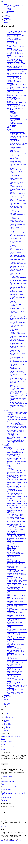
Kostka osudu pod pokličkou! (14, 34)
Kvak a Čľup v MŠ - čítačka (14, 494)
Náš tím (9, 9)
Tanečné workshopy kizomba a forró (16, 534)
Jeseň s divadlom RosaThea (17, 206)
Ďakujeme (6, 20)
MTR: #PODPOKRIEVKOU (14, 50)
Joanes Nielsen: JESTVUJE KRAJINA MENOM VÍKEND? (16, 530)
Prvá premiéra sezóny (15, 339)
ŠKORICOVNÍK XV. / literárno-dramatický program (15, 613)
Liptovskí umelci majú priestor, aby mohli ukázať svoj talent (18, 137)
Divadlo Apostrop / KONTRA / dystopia (17, 578)
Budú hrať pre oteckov (15, 161)
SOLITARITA (13, 116)
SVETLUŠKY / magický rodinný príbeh (17, 412)
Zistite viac (3, 826)
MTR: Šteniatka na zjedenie (14, 39)
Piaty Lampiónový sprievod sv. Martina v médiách (17, 236)
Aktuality (12, 324)
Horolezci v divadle (11, 647)
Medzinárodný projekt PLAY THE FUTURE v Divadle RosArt (15, 36)
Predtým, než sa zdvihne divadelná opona (17, 71)
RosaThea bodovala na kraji (17, 373)
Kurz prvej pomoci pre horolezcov (15, 650)
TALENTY (13, 113)
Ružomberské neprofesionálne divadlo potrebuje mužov (17, 134)
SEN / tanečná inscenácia (13, 658)
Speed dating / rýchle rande (13, 536)
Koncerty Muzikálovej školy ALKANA (17, 632)
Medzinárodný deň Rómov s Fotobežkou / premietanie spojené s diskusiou (17, 604)
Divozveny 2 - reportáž (15, 252)
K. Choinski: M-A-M (12, 459)
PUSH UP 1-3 (13, 109)
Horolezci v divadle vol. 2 (13, 669)
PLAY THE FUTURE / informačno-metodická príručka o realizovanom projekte (16, 639)
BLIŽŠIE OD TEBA (15, 118)
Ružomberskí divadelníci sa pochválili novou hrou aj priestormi (16, 67)
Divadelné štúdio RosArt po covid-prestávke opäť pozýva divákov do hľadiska (18, 395)
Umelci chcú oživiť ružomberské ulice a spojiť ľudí (18, 264)
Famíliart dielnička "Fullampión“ (15, 693)
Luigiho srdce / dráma (12, 566)
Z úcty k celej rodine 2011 (13, 454)
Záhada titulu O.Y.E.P (15, 332)
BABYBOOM (13, 112)
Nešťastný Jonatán (11, 548)
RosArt (5, 4)
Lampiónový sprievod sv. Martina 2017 (16, 507)
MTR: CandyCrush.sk (12, 49)
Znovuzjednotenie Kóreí (13, 45)
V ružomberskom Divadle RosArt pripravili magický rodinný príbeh (15, 61)
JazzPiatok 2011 (11, 455)
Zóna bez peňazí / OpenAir (13, 552)
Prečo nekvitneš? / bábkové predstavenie (17, 567)
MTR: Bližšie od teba (15, 368)
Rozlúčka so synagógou (16, 160)
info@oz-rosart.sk (9, 809)
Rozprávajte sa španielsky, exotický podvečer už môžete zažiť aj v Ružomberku (18, 381)
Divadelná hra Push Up (15, 303)
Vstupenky (6, 15)
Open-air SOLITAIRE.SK (16, 258)
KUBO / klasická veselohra (13, 513)
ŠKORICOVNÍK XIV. (12, 571)
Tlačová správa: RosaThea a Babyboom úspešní (17, 198)
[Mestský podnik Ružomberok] (8, 781)
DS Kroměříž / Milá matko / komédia (16, 577)
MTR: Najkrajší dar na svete (14, 59)
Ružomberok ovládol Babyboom (18, 189)
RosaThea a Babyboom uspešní (18, 193)
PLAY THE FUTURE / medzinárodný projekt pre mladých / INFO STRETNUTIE (16, 619)
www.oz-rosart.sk (10, 840)
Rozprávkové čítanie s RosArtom (15, 493)
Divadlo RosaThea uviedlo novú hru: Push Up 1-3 (18, 300)
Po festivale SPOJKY (15, 276)
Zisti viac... (3, 766)
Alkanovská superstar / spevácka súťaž (16, 654)
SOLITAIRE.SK (14, 115)
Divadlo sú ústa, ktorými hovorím (18, 406)
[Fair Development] (6, 797)
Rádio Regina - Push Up (16, 286)
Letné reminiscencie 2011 (16, 147)
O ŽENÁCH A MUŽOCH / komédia (16, 553)
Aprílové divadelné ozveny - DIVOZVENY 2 (17, 250)
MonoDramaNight (11, 550)
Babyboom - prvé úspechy (13, 473)
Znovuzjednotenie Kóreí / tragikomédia (16, 124)
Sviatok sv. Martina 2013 (16, 169)
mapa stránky (11, 842)
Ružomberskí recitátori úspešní (17, 256)
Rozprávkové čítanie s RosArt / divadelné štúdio (17, 450)
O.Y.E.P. (12, 122)
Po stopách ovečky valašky (13, 557)
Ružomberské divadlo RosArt (11, 717)
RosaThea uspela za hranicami (17, 322)
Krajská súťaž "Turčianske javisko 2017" (17, 506)
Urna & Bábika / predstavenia (14, 517)
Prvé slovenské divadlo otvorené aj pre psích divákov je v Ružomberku (16, 85)
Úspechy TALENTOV (12, 478)
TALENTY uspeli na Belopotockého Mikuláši (16, 219)
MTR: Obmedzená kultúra (13, 43)
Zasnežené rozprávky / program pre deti (16, 422)
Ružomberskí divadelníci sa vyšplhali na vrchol (16, 349)
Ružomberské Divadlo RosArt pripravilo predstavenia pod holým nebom (17, 64)
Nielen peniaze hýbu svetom (17, 378)
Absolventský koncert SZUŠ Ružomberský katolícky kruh (14, 524)
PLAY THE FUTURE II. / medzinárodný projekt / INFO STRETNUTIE (14, 674)
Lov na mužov (13, 139)
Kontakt (6, 22)
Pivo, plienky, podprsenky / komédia (16, 627)
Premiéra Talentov (14, 209)
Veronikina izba (11, 690)
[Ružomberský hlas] (6, 789)
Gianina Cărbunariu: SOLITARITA (15, 549)
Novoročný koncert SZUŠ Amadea (15, 440)
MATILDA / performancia (13, 555)
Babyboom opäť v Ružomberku (18, 188)
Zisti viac (3, 739)
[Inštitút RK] (10, 786)
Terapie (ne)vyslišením (12, 38)
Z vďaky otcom (10, 469)
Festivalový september (15, 352)
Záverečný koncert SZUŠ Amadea (15, 662)
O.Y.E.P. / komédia (11, 416)
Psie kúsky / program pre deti (14, 583)
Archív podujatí (7, 16)
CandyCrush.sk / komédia (13, 423)
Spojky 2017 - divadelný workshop (18, 317)
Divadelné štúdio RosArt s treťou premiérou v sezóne (15, 90)
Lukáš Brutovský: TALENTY (14, 476)
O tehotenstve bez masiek (16, 186)
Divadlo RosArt (11, 6)
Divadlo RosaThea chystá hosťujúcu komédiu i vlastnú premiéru (17, 388)
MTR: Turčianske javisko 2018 (17, 364)
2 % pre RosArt (7, 19)
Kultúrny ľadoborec (15, 253)
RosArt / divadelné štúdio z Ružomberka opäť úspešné (16, 401)
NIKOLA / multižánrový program (15, 573)
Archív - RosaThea (11, 448)
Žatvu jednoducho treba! (16, 377)
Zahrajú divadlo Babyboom (16, 182)
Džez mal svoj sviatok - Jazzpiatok (18, 143)
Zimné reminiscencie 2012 (13, 464)
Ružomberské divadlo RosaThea (15, 5)
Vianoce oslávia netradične (13, 98)
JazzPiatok (12, 141)
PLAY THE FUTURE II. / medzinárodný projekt (13, 435)
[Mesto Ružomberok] (6, 776)
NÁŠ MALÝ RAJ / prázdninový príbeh (17, 413)
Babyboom (12, 185)
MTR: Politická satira (12, 42)
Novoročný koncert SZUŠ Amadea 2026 (17, 685)
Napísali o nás (10, 11)
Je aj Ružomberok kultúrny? (14, 76)
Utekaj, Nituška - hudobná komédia (15, 692)
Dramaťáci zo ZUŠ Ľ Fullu (13, 633)
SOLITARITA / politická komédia (15, 415)
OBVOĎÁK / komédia (12, 560)
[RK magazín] (4, 800)
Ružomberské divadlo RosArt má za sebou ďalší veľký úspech (18, 398)
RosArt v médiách (14, 151)
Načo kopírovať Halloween (16, 174)
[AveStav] (3, 784)
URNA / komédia (11, 569)
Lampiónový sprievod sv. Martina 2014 (16, 475)
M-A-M (12, 111)
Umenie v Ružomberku (15, 262)
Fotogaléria (6, 18)
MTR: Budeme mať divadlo (17, 132)
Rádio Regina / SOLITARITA (17, 287)
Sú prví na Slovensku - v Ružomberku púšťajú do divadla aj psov (16, 31)
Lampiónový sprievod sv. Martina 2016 (16, 501)
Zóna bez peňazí (11, 532)
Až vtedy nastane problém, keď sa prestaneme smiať (15, 79)
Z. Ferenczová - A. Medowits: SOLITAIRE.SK (14, 488)
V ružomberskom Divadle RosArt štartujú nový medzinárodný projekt (17, 103)
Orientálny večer (11, 465)
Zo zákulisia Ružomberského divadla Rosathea (17, 328)
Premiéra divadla (14, 158)
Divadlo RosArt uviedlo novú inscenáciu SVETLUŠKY (17, 370)
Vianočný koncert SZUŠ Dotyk (14, 682)
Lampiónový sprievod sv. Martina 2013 (16, 471)
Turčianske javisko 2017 (16, 307)
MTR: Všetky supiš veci (13, 52)
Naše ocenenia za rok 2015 (13, 485)
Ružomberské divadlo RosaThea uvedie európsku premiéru (18, 356)
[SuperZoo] (4, 779)
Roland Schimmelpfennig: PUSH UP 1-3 (17, 452)
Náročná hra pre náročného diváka (18, 321)
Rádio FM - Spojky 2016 (16, 270)
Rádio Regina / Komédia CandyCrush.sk (16, 292)
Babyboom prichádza (15, 183)
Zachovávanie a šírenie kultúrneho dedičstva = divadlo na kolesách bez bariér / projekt (15, 432)
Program (6, 12)
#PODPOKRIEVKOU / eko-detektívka (17, 417)
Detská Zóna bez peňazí (13, 546)
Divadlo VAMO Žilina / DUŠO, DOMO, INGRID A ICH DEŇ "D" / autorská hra (17, 580)
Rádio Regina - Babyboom (16, 181)
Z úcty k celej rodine (15, 140)
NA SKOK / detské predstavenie (15, 424)
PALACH (9, 559)
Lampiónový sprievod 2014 (17, 207)
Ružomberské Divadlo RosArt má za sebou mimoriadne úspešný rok (16, 106)
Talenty (12, 210)
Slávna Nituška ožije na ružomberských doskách (16, 391)
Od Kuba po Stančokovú (16, 331)
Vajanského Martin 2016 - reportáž (18, 255)
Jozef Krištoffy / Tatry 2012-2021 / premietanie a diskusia (15, 587)
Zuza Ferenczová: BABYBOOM (15, 472)
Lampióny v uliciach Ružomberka (18, 162)
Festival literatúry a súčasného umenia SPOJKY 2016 (17, 272)
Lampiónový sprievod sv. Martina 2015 (16, 486)
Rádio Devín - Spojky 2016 (17, 266)
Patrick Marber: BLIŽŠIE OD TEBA (16, 535)
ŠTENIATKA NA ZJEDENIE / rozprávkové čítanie (15, 442)
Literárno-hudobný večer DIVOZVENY (16, 228)
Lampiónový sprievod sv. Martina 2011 (16, 458)
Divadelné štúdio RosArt (10, 719)
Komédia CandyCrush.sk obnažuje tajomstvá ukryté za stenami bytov (18, 404)
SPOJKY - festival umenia (16, 274)
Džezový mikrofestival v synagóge (18, 146)
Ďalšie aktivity (10, 8)
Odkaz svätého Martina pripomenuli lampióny (15, 176)
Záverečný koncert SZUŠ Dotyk (15, 514)
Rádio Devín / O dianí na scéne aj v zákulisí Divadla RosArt (18, 268)
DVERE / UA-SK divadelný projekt (16, 570)
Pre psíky (6, 13)
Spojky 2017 (10, 508)
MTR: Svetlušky (11, 41)
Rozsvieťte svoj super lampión (17, 144)
